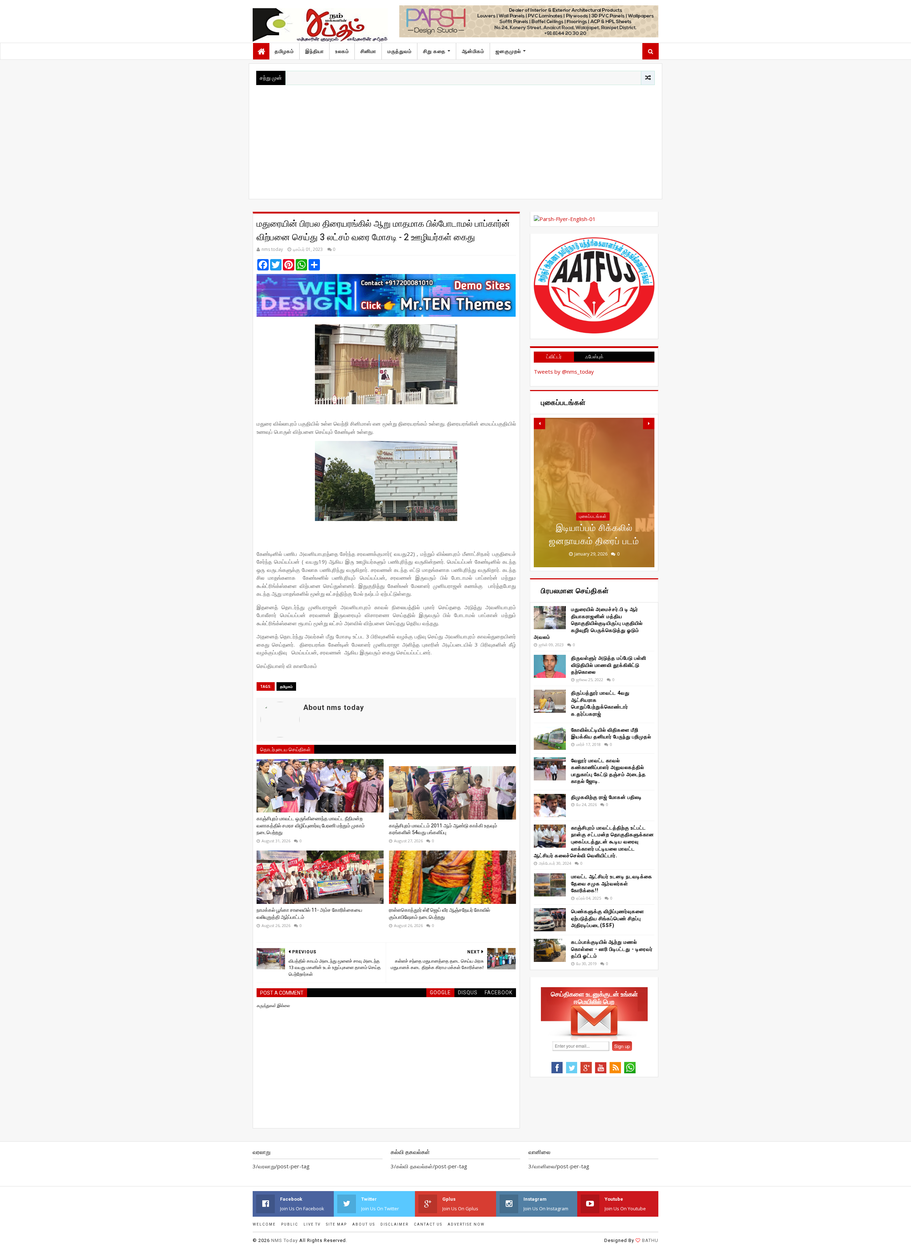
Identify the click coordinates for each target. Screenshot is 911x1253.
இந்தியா (314, 51)
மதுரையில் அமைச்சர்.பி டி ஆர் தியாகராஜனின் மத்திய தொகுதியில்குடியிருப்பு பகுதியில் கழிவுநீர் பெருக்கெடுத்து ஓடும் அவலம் (588, 623)
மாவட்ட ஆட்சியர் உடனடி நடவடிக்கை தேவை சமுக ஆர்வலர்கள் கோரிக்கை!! (611, 883)
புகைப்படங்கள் (593, 516)
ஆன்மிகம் (473, 51)
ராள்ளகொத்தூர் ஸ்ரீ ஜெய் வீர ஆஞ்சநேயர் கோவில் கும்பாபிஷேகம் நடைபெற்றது (439, 913)
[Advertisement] (455, 138)
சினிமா (368, 51)
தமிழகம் (284, 51)
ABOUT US (363, 1224)
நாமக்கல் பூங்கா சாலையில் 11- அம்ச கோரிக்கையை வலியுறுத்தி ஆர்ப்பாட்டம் (309, 913)
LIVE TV (312, 1224)
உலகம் (342, 51)
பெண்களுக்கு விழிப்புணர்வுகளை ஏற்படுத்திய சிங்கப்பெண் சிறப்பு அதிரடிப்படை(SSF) (607, 918)
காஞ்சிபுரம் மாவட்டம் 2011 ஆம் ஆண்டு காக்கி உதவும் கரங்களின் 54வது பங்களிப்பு (443, 829)
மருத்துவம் (400, 51)
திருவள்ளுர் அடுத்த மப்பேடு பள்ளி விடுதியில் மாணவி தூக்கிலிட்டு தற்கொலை (608, 665)
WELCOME (264, 1224)
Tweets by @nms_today (564, 371)
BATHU (650, 1240)
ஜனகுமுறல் (508, 51)
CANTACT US (428, 1224)
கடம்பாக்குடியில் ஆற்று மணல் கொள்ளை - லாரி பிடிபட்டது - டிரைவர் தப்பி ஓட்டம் (612, 949)
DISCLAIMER (394, 1224)
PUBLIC (289, 1224)
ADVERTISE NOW (466, 1224)
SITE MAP (336, 1224)
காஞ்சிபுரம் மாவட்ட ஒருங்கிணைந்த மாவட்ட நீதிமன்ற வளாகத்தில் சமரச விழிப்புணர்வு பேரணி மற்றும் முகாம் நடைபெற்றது (311, 825)
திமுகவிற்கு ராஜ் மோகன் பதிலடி (606, 797)
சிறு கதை (434, 51)
